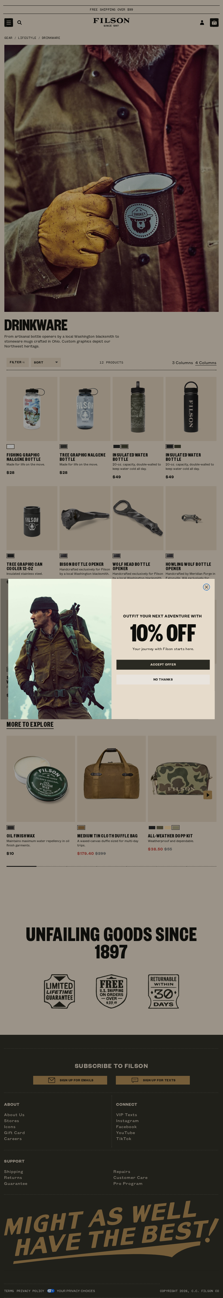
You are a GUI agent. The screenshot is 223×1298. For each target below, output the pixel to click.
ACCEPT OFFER (163, 664)
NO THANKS (163, 679)
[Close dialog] (206, 587)
